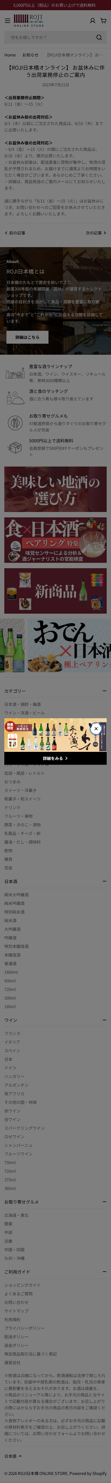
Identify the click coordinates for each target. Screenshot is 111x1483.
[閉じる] (96, 729)
